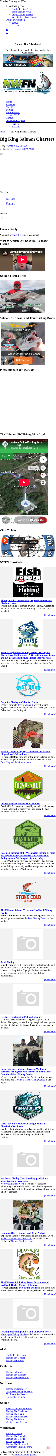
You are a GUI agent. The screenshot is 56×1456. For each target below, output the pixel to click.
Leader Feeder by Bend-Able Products (20, 803)
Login (15, 22)
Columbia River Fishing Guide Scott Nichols (23, 1233)
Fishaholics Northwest (16, 1389)
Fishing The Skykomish (17, 1444)
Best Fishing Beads (37, 918)
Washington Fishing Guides (14, 1334)
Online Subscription (15, 19)
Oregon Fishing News (22, 14)
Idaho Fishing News (21, 11)
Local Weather (13, 112)
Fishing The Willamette (17, 1416)
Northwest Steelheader (16, 1394)
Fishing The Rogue (15, 1414)
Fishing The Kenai (15, 1360)
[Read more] (50, 615)
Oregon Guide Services (17, 1422)
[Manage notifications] (48, 1448)
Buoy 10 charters (14, 1433)
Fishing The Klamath (16, 1374)
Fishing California (14, 1372)
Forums (9, 109)
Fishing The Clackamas (17, 1411)
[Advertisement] (28, 402)
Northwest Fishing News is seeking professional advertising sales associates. (24, 1179)
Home (9, 101)
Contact (9, 118)
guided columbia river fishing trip (16, 1238)
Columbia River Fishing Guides (30, 1079)
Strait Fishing (7, 962)
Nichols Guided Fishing (22, 1241)
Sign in (15, 124)
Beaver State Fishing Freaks (19, 1408)
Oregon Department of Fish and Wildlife (21, 1017)
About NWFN (13, 115)
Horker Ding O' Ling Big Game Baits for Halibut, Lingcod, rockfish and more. (26, 752)
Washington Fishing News (24, 17)
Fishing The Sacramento (17, 1377)
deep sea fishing (25, 705)
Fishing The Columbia (16, 1436)
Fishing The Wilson (15, 1419)
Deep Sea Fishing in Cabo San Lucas (19, 702)
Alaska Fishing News (22, 9)
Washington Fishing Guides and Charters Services (26, 1331)
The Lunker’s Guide (15, 1397)
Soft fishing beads (28, 1287)
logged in (16, 235)
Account (16, 25)
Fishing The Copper (15, 1357)
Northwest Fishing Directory (19, 1391)
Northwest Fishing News (12, 1183)
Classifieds (11, 107)
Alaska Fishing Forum (16, 1355)
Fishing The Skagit (15, 1441)
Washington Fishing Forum (19, 1447)
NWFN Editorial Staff (16, 146)
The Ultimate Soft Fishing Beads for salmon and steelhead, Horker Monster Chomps (25, 1283)
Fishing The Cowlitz (15, 1439)
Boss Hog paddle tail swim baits (16, 762)
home (3, 131)
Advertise (10, 104)
